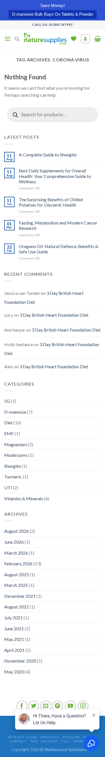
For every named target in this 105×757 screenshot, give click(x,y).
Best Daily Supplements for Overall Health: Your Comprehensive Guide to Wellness (55, 176)
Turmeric (13, 476)
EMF (9, 433)
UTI (8, 487)
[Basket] (97, 39)
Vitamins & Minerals (23, 498)
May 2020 (14, 671)
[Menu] (7, 38)
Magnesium (15, 444)
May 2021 (14, 639)
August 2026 (16, 531)
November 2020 (20, 660)
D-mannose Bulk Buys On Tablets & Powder (52, 14)
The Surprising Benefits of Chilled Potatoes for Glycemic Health (51, 202)
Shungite (12, 466)
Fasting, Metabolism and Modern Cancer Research (58, 225)
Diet (8, 422)
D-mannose (15, 412)
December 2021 (20, 596)
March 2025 (16, 585)
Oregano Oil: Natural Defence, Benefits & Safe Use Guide (58, 249)
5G (7, 401)
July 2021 (13, 617)
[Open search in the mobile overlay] (17, 38)
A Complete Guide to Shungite (47, 154)
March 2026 (16, 552)
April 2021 (14, 650)
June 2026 (14, 542)
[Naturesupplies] (45, 39)
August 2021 (16, 606)
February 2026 (18, 563)
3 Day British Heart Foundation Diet (54, 315)
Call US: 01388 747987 (52, 24)
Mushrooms (15, 455)
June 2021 (14, 628)
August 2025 (16, 574)
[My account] (85, 38)
